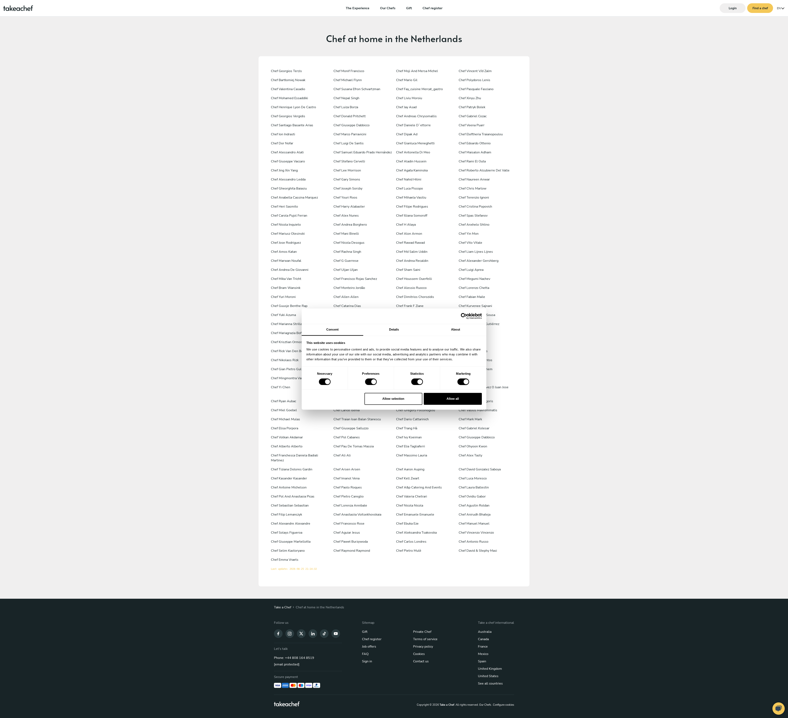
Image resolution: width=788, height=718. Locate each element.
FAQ (365, 654)
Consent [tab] (332, 329)
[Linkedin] (312, 633)
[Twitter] (301, 633)
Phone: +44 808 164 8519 (294, 658)
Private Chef (422, 632)
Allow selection (393, 399)
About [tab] (455, 329)
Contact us (421, 661)
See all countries (490, 683)
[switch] (371, 381)
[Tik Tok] (324, 633)
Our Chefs (387, 8)
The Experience (357, 8)
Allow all (453, 399)
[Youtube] (335, 633)
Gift (409, 8)
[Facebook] (278, 633)
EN (779, 8)
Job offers (369, 646)
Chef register (432, 8)
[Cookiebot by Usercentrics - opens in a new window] (464, 316)
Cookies (419, 654)
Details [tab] (394, 329)
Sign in (367, 661)
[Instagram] (289, 633)
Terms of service (425, 639)
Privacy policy (423, 646)
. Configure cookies (503, 705)
